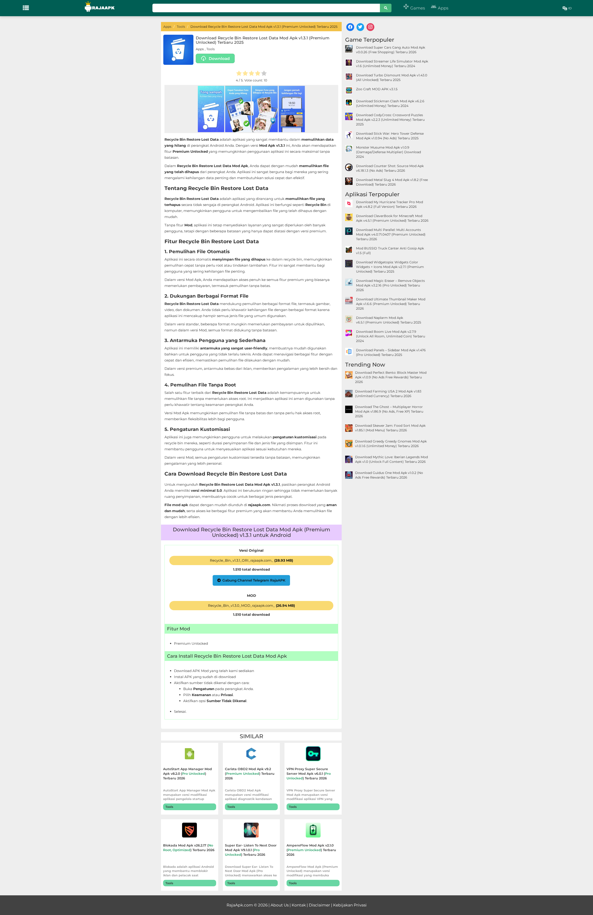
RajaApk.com (240, 905)
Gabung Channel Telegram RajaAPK (253, 580)
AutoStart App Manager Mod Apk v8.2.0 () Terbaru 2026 (187, 773)
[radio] (239, 74)
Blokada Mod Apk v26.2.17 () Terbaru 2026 (188, 847)
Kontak (299, 905)
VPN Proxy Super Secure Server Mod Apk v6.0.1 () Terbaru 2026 (309, 773)
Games (414, 8)
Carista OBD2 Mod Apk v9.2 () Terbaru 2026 (249, 773)
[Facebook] (350, 27)
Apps (439, 8)
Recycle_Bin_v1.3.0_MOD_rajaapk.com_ (251, 605)
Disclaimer (319, 905)
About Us (280, 905)
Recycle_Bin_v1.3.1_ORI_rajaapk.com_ (251, 560)
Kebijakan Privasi (350, 905)
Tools (210, 49)
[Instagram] (370, 27)
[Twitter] (360, 27)
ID (570, 8)
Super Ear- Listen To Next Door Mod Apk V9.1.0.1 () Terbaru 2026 (251, 850)
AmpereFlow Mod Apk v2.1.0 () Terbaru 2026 (311, 850)
